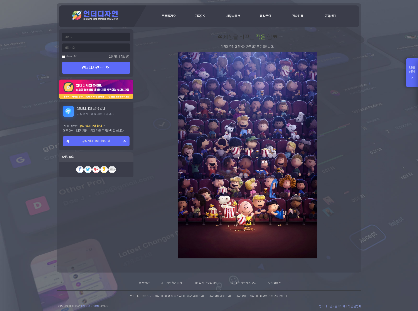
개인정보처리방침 (171, 282)
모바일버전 (274, 282)
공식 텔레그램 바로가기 (96, 141)
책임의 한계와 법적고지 (243, 282)
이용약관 (144, 282)
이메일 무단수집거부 (206, 282)
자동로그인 (71, 56)
